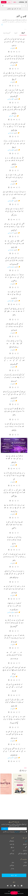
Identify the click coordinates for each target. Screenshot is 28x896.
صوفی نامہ (25, 862)
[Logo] (21, 2)
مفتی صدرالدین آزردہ (14, 264)
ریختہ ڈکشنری (12, 865)
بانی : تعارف (12, 844)
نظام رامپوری (14, 247)
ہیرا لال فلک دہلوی (14, 578)
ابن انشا (14, 674)
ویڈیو (12, 8)
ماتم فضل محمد (14, 281)
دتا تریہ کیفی (14, 215)
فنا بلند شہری (14, 330)
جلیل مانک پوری (14, 96)
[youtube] (14, 885)
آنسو (12, 233)
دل (11, 184)
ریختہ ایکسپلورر (12, 853)
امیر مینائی (14, 147)
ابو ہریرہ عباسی (14, 738)
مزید (2, 24)
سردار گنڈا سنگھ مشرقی (14, 347)
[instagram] (11, 885)
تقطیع (26, 847)
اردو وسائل (25, 850)
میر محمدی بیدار (14, 298)
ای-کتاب (9, 8)
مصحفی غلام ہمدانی (14, 627)
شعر (23, 33)
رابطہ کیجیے (12, 847)
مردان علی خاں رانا (14, 610)
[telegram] (7, 885)
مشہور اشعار (11, 116)
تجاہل (13, 150)
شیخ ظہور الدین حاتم (14, 723)
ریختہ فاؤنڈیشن (11, 841)
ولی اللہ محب (14, 593)
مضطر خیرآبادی (14, 398)
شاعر (20, 8)
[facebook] (21, 885)
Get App (3, 2)
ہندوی (13, 862)
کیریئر (13, 850)
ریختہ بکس (12, 868)
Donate (9, 2)
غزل (15, 33)
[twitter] (18, 885)
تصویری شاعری (6, 33)
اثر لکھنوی (14, 528)
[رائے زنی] (11, 52)
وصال (12, 267)
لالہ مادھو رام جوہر (14, 659)
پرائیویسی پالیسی (17, 831)
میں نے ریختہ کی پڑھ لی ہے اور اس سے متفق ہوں (14, 831)
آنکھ (13, 758)
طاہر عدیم (14, 691)
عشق (13, 201)
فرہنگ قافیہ (25, 844)
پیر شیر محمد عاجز (14, 511)
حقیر (14, 479)
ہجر (11, 644)
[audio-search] (3, 6)
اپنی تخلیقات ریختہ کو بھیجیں (22, 853)
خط (11, 48)
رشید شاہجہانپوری (14, 755)
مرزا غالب (14, 46)
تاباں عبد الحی (14, 642)
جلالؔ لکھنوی (14, 496)
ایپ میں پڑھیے (14, 893)
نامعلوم (14, 198)
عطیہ (26, 841)
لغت (15, 8)
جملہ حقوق (9, 891)
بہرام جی (14, 544)
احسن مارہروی (14, 381)
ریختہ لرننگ (25, 865)
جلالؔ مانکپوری (14, 130)
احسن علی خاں (14, 230)
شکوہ (11, 676)
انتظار (13, 99)
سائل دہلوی (14, 462)
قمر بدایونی (14, 79)
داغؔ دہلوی (14, 113)
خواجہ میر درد (14, 181)
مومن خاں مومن (14, 62)
